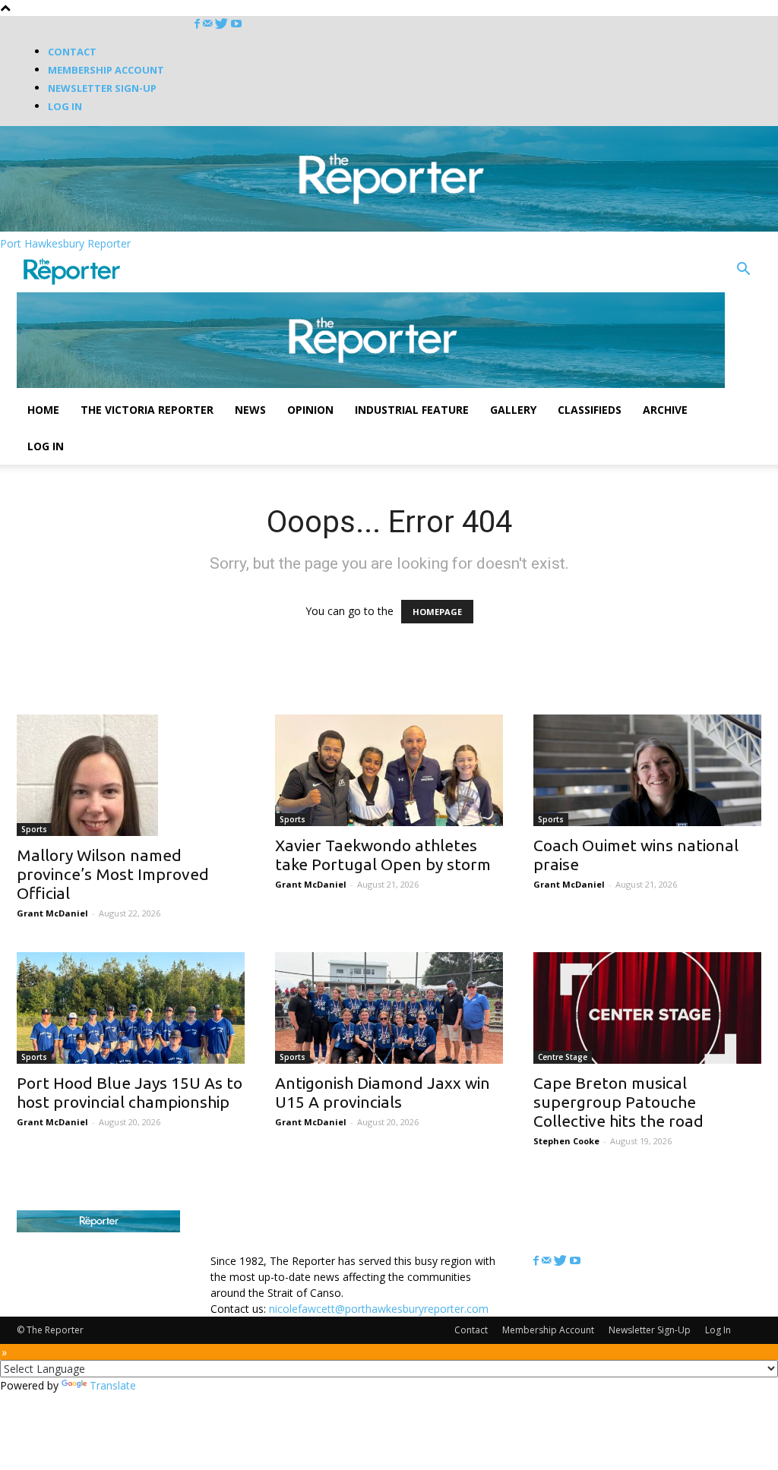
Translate (113, 1385)
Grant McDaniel (52, 913)
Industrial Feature (412, 409)
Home (43, 409)
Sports (34, 829)
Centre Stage (562, 1057)
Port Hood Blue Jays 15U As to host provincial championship (129, 1092)
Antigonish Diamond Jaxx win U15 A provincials (382, 1092)
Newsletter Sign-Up (102, 88)
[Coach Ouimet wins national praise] (647, 770)
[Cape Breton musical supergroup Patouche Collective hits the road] (647, 1008)
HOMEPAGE (437, 611)
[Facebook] (198, 24)
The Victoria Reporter (147, 409)
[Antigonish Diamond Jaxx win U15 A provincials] (389, 1008)
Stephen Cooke (566, 1141)
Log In (65, 106)
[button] (743, 270)
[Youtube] (236, 24)
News (250, 409)
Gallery (513, 409)
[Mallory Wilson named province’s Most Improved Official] (131, 775)
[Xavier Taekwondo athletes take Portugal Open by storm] (389, 770)
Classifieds (589, 409)
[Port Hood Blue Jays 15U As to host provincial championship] (131, 1008)
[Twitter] (223, 24)
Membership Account (106, 70)
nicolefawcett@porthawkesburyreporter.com (379, 1308)
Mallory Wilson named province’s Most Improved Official (113, 874)
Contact (72, 51)
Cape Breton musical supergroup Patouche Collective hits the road (618, 1102)
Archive (665, 409)
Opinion (310, 409)
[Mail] (209, 24)
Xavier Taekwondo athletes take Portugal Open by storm (383, 854)
